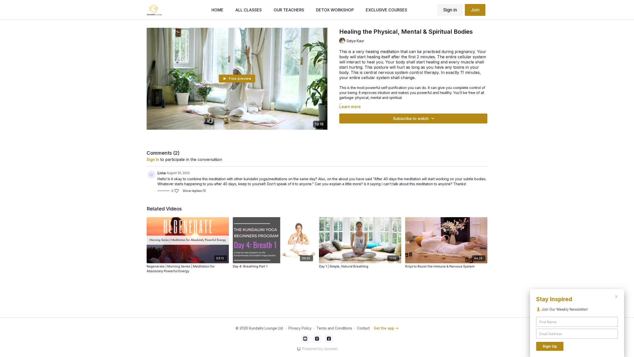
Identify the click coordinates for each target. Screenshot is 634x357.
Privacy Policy (300, 328)
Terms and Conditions (334, 328)
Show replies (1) (194, 191)
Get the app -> (386, 328)
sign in (153, 159)
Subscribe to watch (411, 118)
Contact (363, 328)
